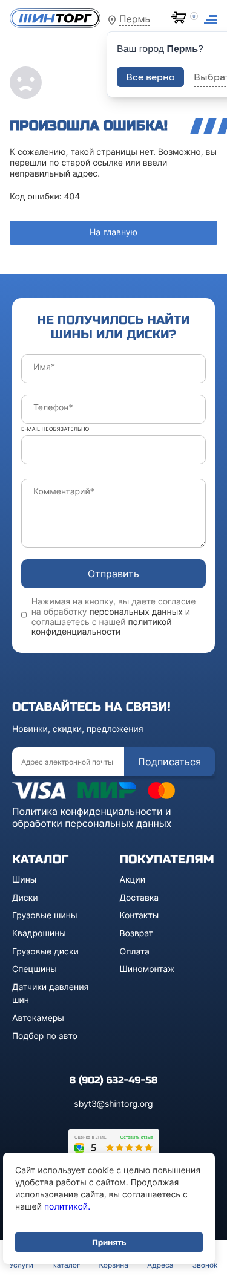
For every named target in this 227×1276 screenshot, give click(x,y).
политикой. (67, 1207)
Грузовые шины (44, 915)
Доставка (139, 898)
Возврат (137, 933)
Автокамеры (38, 1018)
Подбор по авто (44, 1036)
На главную (113, 232)
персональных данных (136, 612)
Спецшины (34, 969)
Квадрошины (39, 933)
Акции (133, 880)
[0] (181, 19)
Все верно (150, 77)
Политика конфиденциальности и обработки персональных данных (92, 817)
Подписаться (169, 762)
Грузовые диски (45, 952)
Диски (25, 898)
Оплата (135, 952)
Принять (109, 1242)
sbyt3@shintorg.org (113, 1104)
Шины (24, 880)
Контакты (139, 915)
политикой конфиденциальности (101, 627)
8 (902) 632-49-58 (113, 1080)
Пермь (134, 19)
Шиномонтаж (147, 969)
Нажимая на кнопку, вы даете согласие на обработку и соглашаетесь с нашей (113, 617)
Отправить (113, 574)
